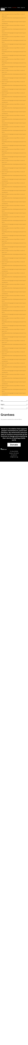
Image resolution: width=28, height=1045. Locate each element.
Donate (3, 9)
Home (2, 7)
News (18, 7)
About (5, 7)
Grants (9, 7)
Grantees (14, 7)
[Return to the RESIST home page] (5, 3)
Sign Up (23, 7)
